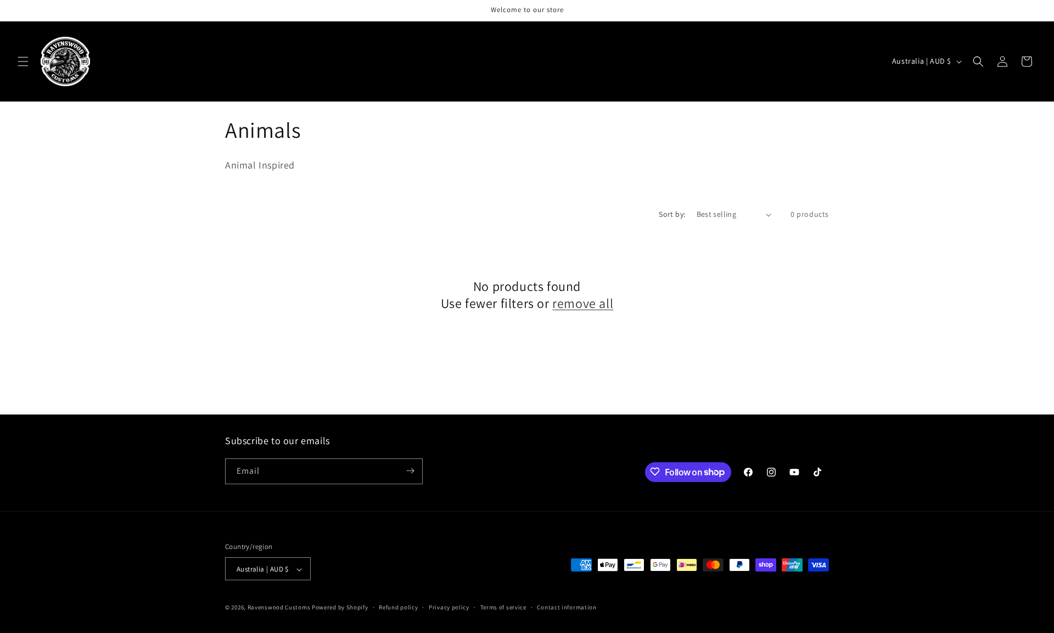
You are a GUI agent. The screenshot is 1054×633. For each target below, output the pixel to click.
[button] (23, 61)
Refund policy (398, 607)
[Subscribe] (410, 471)
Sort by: (672, 214)
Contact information (566, 607)
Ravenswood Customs (279, 608)
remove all (582, 303)
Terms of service (503, 607)
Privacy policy (449, 607)
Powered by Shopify (340, 608)
